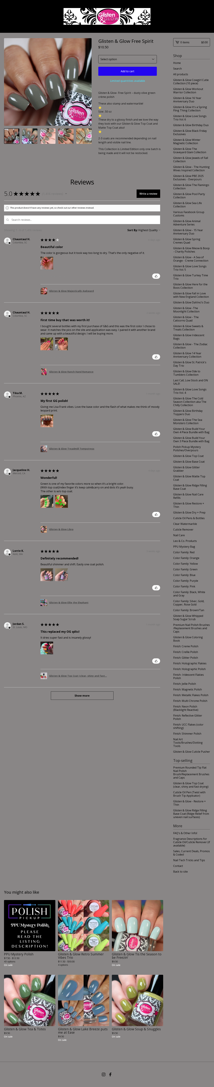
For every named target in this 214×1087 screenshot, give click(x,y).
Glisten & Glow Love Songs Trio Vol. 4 (189, 391)
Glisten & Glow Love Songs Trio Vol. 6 (189, 117)
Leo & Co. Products (185, 541)
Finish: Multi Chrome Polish (190, 701)
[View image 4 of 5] (66, 136)
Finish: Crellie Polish (185, 652)
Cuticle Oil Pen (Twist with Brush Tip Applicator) (189, 793)
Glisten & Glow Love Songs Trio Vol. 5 (189, 267)
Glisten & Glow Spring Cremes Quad (186, 240)
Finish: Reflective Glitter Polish (187, 717)
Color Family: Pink (184, 586)
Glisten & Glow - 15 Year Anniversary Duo (188, 231)
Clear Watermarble (185, 524)
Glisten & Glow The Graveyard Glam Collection (189, 150)
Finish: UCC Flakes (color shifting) (188, 726)
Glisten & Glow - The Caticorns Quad (186, 318)
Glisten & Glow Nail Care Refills (188, 496)
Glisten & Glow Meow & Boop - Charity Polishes (191, 249)
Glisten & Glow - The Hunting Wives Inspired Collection (191, 168)
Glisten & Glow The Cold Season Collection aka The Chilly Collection (189, 402)
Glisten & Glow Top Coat (188, 456)
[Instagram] (103, 1074)
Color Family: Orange (186, 558)
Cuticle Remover (183, 529)
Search (177, 68)
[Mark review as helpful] (156, 276)
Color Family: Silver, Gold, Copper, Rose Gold (188, 602)
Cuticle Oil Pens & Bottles (189, 518)
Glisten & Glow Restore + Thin (188, 505)
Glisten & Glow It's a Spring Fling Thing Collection (190, 108)
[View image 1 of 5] (11, 136)
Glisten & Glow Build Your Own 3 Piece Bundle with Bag (191, 439)
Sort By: (132, 230)
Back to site (180, 871)
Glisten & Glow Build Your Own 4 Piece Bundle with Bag (191, 430)
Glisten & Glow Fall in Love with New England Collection (191, 295)
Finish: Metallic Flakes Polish (190, 695)
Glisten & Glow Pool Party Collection (189, 195)
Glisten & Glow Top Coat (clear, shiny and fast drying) (190, 784)
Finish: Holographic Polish (189, 669)
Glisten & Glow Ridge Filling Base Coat (190, 487)
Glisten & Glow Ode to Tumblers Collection (186, 372)
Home (177, 63)
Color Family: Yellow (185, 563)
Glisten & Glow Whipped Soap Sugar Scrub (188, 617)
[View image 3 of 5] (48, 136)
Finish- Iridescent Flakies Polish (188, 676)
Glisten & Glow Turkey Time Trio (190, 276)
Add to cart (127, 71)
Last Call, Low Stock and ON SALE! (190, 382)
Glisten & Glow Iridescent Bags (188, 336)
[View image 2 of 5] (29, 136)
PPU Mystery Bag (184, 546)
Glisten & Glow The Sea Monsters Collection (187, 421)
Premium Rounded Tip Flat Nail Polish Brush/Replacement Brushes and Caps (191, 772)
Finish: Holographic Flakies (189, 663)
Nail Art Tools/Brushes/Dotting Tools (188, 742)
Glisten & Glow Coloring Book (188, 638)
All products (180, 74)
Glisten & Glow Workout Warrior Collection (188, 90)
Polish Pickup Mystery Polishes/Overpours (187, 448)
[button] (66, 194)
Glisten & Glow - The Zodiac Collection (190, 345)
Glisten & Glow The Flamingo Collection (191, 186)
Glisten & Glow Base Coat (189, 461)
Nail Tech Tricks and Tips (189, 860)
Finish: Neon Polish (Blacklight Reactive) (185, 708)
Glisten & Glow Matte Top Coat (189, 478)
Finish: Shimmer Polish (187, 733)
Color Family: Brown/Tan (188, 610)
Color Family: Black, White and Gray (189, 593)
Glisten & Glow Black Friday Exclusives (190, 132)
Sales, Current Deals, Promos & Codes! (191, 852)
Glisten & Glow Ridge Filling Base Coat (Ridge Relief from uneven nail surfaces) (191, 814)
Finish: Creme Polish (185, 646)
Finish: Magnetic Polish (187, 689)
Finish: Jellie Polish (184, 684)
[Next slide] (87, 82)
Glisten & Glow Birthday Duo (191, 125)
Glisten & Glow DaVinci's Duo (191, 302)
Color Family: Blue (184, 575)
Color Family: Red (183, 552)
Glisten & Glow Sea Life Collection (187, 204)
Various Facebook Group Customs (188, 213)
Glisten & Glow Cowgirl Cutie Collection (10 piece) (191, 81)
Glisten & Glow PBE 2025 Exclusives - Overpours (188, 177)
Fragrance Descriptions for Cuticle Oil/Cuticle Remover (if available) (191, 842)
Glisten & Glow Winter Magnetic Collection (186, 141)
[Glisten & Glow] (107, 16)
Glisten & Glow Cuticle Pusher (191, 751)
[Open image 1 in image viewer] (48, 82)
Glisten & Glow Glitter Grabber (186, 468)
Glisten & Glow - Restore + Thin (189, 803)
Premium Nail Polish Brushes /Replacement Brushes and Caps (191, 628)
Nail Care (179, 535)
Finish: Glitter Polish (185, 657)
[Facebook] (110, 1074)
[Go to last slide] (8, 82)
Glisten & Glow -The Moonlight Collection (186, 309)
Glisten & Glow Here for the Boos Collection (190, 286)
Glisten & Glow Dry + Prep (189, 512)
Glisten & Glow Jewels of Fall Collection (190, 159)
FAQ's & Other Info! (185, 833)
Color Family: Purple (185, 581)
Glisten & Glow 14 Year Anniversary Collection (187, 354)
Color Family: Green (185, 569)
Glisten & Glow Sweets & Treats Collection (188, 327)
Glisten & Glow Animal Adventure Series (186, 222)
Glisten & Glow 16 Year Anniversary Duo (187, 99)
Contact (178, 866)
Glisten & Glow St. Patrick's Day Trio (189, 363)
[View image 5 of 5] (84, 136)
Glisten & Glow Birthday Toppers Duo (188, 412)
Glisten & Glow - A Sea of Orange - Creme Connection (190, 258)
